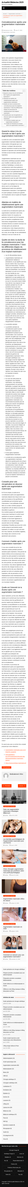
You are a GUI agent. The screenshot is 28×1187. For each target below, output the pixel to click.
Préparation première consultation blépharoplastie (12, 979)
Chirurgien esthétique (9, 1082)
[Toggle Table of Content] (23, 91)
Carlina (6, 815)
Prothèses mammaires (14, 1167)
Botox (4, 1072)
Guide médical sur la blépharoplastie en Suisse (13, 984)
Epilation (5, 1093)
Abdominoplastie (7, 1058)
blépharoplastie (7, 1068)
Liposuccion (6, 1107)
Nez (6, 1160)
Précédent (7, 785)
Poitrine (14, 1164)
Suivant (21, 785)
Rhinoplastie (6, 1128)
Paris (4, 1118)
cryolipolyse (6, 1086)
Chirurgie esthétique (8, 1079)
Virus (4, 1139)
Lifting (4, 1104)
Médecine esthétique (8, 1114)
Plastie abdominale (18, 1160)
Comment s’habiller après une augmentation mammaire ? (13, 121)
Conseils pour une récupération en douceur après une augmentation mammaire (13, 116)
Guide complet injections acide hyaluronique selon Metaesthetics (12, 1039)
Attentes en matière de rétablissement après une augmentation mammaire (11, 100)
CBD (4, 1075)
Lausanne (6, 1100)
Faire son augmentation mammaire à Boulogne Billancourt (11, 811)
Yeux (20, 1174)
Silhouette (20, 1171)
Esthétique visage (9, 1153)
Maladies (8, 1157)
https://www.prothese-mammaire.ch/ (15, 763)
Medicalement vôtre (7, 30)
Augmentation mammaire (9, 32)
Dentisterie (6, 1090)
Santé (4, 1132)
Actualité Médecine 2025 (13, 2)
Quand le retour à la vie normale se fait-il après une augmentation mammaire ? (13, 94)
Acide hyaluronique (8, 1061)
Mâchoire (20, 1157)
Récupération (7, 767)
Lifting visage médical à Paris (11, 1045)
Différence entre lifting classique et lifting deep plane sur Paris (14, 990)
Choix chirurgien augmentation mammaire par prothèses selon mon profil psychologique (13, 870)
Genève (5, 1097)
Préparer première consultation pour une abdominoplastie (14, 973)
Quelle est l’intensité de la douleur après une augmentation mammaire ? (15, 124)
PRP (4, 1121)
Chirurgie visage (14, 1150)
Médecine (5, 1111)
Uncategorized (7, 1135)
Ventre (8, 1174)
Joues (21, 1153)
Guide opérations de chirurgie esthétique (14, 969)
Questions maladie (8, 1125)
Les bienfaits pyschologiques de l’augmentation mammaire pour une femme (13, 841)
